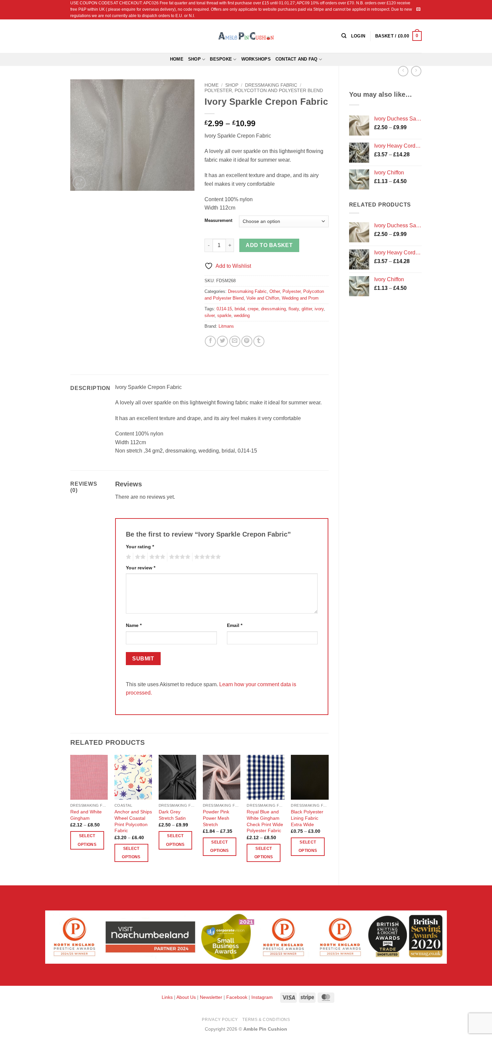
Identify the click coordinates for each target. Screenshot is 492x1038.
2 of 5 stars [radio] (139, 557)
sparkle (224, 315)
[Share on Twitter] (222, 341)
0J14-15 (224, 308)
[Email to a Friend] (234, 341)
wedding (242, 315)
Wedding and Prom (300, 298)
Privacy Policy (220, 1019)
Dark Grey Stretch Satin (172, 815)
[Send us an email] (418, 9)
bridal (240, 308)
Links (168, 997)
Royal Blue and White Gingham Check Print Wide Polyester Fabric (265, 821)
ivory (319, 308)
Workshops (256, 59)
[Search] (343, 35)
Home (176, 59)
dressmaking (273, 308)
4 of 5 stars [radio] (178, 557)
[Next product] (403, 71)
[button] (398, 36)
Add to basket (269, 245)
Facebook (236, 997)
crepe (253, 308)
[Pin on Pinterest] (246, 341)
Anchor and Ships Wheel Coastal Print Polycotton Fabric (133, 821)
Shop (194, 59)
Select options (87, 840)
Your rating (140, 546)
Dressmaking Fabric (271, 85)
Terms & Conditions (266, 1019)
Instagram (262, 997)
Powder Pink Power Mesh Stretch (216, 818)
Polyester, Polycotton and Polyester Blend (263, 90)
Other (274, 291)
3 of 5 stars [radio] (156, 557)
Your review (140, 567)
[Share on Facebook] (210, 341)
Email (234, 625)
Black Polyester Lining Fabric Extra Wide (307, 818)
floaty (294, 308)
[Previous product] (416, 71)
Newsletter (211, 997)
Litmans (226, 326)
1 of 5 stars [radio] (127, 557)
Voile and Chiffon (262, 298)
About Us (186, 997)
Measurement (218, 220)
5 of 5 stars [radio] (206, 557)
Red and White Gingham (86, 815)
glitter (307, 308)
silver (209, 315)
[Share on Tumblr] (258, 341)
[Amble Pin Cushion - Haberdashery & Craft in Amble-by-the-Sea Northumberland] (246, 35)
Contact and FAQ (296, 59)
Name (134, 625)
